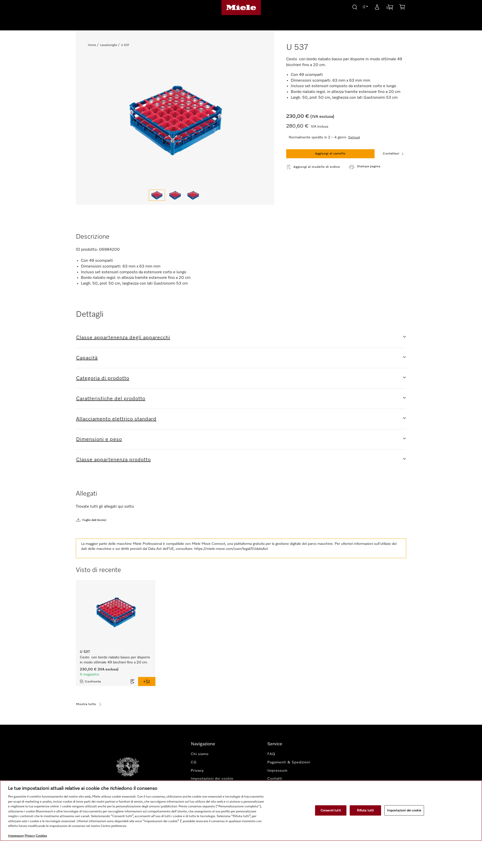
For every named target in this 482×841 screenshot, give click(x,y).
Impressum (277, 770)
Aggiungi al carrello (330, 153)
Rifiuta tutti (365, 810)
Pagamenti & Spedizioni (288, 762)
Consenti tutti (331, 810)
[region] (241, 810)
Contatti (274, 778)
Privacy (197, 770)
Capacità (87, 357)
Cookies (41, 835)
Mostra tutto (86, 704)
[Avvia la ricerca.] (355, 6)
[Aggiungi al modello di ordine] (132, 681)
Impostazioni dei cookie (404, 810)
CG (194, 762)
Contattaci (391, 153)
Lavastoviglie (108, 45)
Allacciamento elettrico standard (116, 419)
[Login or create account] (377, 8)
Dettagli (354, 137)
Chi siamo (200, 754)
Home (92, 45)
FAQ (271, 754)
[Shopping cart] (402, 8)
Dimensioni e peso (99, 439)
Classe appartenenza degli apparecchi (123, 337)
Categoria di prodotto (102, 378)
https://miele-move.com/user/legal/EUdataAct (231, 549)
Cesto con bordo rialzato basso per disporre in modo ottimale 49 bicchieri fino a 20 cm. (115, 660)
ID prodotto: (87, 250)
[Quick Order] (389, 8)
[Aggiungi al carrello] (146, 681)
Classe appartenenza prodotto (113, 459)
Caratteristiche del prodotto (110, 398)
